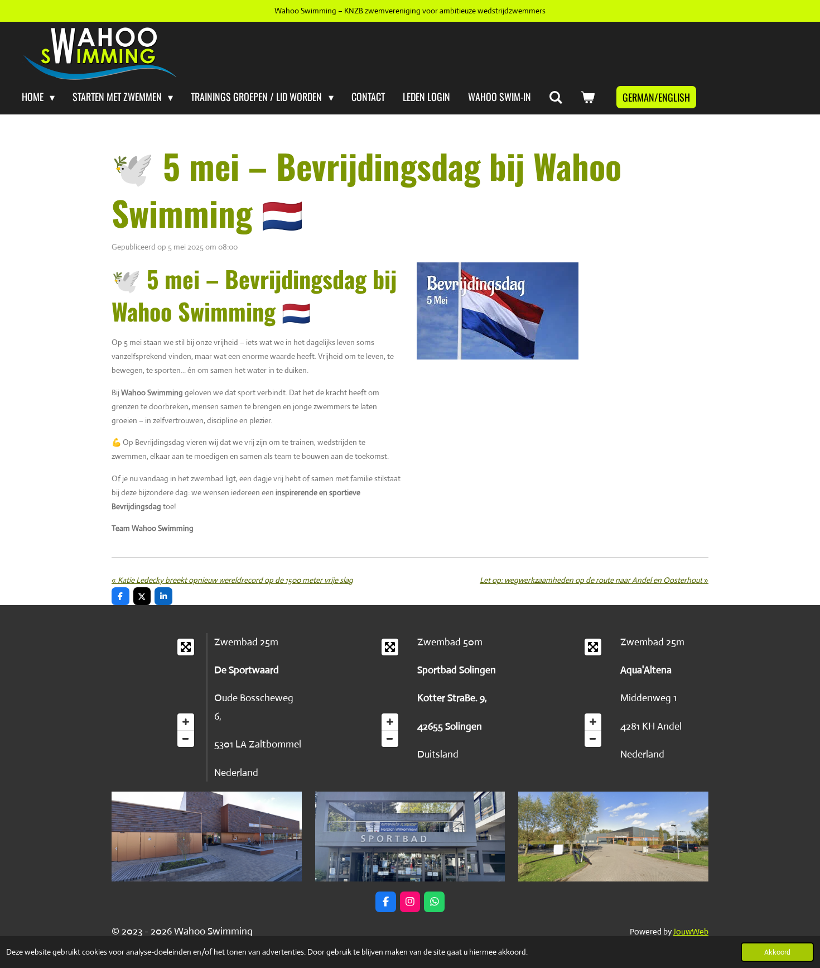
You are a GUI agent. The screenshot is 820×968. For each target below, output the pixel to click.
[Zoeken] (556, 97)
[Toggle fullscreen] (185, 647)
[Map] (156, 693)
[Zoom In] (185, 721)
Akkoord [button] (777, 952)
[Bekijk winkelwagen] (588, 97)
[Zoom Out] (185, 738)
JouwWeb (690, 931)
